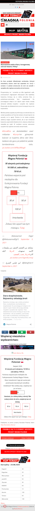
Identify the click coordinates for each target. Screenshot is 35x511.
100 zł (17, 209)
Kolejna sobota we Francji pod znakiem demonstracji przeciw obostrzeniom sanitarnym (8, 438)
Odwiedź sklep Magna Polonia (18, 30)
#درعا (12, 251)
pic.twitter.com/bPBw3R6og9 (13, 147)
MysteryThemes (18, 509)
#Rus (9, 131)
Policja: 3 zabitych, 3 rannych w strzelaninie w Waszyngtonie (26, 438)
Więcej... (3, 503)
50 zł (23, 200)
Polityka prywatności (23, 506)
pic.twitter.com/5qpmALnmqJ (21, 257)
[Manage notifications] (4, 506)
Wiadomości (5, 62)
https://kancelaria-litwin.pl (8, 425)
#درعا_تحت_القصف (21, 254)
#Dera (4, 131)
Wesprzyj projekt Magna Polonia (17, 34)
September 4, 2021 (9, 266)
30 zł (11, 200)
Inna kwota (17, 217)
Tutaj (22, 227)
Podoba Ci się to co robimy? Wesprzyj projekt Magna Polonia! (17, 71)
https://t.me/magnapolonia (18, 448)
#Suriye (16, 134)
